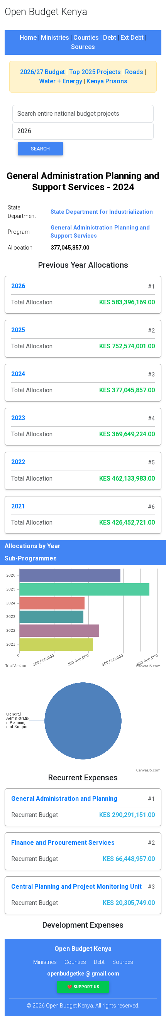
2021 (18, 506)
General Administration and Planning (64, 798)
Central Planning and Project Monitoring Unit (76, 886)
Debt (109, 37)
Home (28, 37)
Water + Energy (60, 81)
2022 (18, 462)
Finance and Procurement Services (63, 842)
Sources (83, 47)
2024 (18, 374)
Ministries (55, 37)
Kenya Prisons (106, 81)
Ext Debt (132, 37)
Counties (86, 37)
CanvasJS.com (148, 666)
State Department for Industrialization (102, 212)
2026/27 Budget (42, 72)
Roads (134, 72)
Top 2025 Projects (95, 72)
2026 (18, 286)
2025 (18, 330)
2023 (18, 418)
